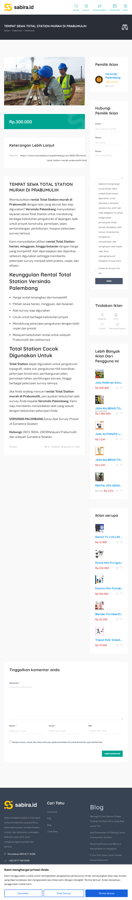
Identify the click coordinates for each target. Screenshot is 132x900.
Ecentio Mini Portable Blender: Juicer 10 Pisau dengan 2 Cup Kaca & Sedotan (109, 588)
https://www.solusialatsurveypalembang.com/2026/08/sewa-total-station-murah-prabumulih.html (53, 158)
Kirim (109, 281)
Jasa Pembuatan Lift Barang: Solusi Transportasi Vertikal (107, 835)
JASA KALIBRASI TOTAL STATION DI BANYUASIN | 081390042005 (109, 408)
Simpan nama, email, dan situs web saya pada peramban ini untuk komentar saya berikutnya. (57, 742)
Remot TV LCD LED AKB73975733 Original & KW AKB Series (109, 537)
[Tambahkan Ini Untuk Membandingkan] (117, 388)
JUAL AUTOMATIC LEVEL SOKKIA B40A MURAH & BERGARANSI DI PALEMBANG (109, 434)
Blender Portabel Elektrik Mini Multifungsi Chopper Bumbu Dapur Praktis (109, 614)
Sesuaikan (23, 893)
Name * (98, 137)
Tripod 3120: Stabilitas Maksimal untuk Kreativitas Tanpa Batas (109, 640)
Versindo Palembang (112, 75)
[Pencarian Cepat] (125, 27)
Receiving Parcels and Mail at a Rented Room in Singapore (105, 846)
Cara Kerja (52, 811)
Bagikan (102, 318)
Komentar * (14, 683)
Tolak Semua (64, 893)
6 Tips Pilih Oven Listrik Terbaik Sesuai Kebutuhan (106, 857)
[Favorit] (121, 388)
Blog (49, 824)
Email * (98, 123)
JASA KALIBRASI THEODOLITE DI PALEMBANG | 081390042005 (109, 459)
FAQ (49, 818)
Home (7, 30)
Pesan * (98, 151)
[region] (66, 882)
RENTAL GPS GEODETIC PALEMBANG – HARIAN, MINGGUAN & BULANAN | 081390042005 (109, 485)
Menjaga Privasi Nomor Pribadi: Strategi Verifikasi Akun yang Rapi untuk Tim (107, 821)
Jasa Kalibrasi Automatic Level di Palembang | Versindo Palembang (109, 382)
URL (90, 725)
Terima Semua (106, 893)
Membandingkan (117, 328)
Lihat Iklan (52, 831)
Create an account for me (109, 270)
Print (115, 318)
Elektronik (17, 30)
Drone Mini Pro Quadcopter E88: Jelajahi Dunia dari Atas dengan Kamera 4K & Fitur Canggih (109, 562)
